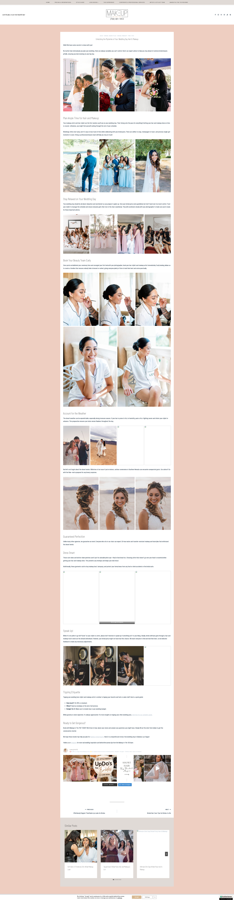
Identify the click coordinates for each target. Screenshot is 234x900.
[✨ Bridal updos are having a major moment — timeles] (103, 768)
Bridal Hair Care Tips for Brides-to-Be (159, 811)
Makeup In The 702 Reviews (179, 2)
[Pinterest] (224, 14)
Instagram (74, 742)
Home (48, 2)
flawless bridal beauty (97, 737)
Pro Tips (131, 36)
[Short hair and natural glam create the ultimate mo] (130, 768)
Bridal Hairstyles (110, 36)
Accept (137, 897)
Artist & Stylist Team (157, 2)
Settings (147, 897)
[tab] (113, 879)
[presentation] (81, 846)
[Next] (166, 854)
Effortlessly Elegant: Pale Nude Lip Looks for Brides (89, 811)
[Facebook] (215, 14)
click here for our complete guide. (142, 715)
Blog (101, 36)
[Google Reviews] (230, 14)
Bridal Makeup (122, 36)
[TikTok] (227, 14)
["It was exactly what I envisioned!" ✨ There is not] (157, 768)
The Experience (109, 2)
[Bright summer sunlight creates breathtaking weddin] (76, 768)
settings (119, 898)
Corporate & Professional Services (132, 2)
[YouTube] (221, 14)
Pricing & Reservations (63, 2)
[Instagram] (218, 14)
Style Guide (80, 2)
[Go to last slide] (67, 854)
